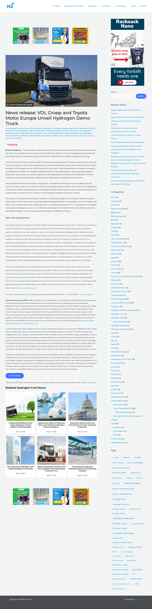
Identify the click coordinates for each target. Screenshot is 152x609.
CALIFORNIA (118, 431)
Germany (115, 284)
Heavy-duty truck (13, 133)
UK (112, 420)
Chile (113, 231)
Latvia (113, 348)
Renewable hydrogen (120, 569)
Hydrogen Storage (118, 325)
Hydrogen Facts (117, 314)
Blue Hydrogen (117, 216)
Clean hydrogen (21, 131)
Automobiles (11, 128)
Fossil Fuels (116, 269)
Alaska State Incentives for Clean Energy (128, 117)
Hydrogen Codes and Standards (124, 310)
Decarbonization (54, 131)
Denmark (115, 254)
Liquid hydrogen (127, 552)
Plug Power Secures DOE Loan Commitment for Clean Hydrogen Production (125, 173)
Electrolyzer (117, 478)
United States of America (121, 584)
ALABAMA (117, 427)
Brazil (113, 220)
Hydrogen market (118, 509)
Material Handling (69, 128)
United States (136, 579)
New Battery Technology (121, 359)
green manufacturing (123, 489)
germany (116, 483)
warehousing (116, 439)
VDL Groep (87, 136)
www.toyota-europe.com (28, 324)
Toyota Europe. (91, 382)
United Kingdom (119, 579)
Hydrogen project (119, 524)
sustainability (137, 570)
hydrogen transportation (122, 542)
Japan (113, 344)
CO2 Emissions (117, 242)
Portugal (114, 374)
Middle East (116, 355)
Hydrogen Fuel (117, 318)
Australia (114, 201)
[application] (84, 6)
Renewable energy (120, 565)
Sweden (114, 389)
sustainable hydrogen (120, 574)
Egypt (113, 258)
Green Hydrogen (118, 299)
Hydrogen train (117, 538)
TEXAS (115, 435)
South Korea (116, 382)
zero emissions (118, 589)
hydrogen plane (135, 509)
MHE (55, 136)
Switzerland (116, 393)
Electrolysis (135, 473)
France (114, 273)
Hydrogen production (123, 518)
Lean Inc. (139, 599)
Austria (114, 205)
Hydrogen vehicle (135, 547)
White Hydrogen (118, 442)
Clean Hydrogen (117, 239)
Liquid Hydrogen (120, 322)
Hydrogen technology (59, 133)
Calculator (115, 224)
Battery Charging (118, 209)
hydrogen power (118, 513)
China (113, 235)
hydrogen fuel (119, 499)
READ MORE (14, 376)
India (113, 333)
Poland (114, 371)
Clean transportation (37, 131)
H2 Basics (115, 306)
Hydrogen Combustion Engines (126, 416)
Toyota (61, 136)
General (114, 280)
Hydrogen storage (119, 528)
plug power (131, 560)
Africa (113, 197)
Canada (114, 227)
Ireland (114, 337)
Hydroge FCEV (27, 133)
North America (117, 560)
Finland (114, 265)
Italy (112, 340)
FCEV (71, 131)
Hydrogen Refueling (123, 412)
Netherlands (129, 556)
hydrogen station (137, 524)
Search (114, 92)
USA (112, 423)
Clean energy (117, 463)
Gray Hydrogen (117, 295)
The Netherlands (118, 397)
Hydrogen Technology (52, 128)
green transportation (82, 131)
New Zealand (116, 363)
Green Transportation (33, 128)
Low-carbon (116, 556)
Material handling (19, 136)
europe (65, 131)
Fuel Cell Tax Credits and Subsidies (125, 276)
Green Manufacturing (120, 303)
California (126, 457)
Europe (20, 128)
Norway (114, 367)
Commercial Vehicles (120, 246)
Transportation (117, 401)
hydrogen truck (75, 133)
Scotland (114, 378)
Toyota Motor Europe (73, 136)
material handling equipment (40, 136)
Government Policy (119, 291)
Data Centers (116, 250)
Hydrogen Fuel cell (42, 133)
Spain (113, 386)
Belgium (114, 212)
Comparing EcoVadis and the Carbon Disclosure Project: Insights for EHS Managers (126, 149)
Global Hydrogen (118, 288)
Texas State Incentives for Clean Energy (127, 142)
